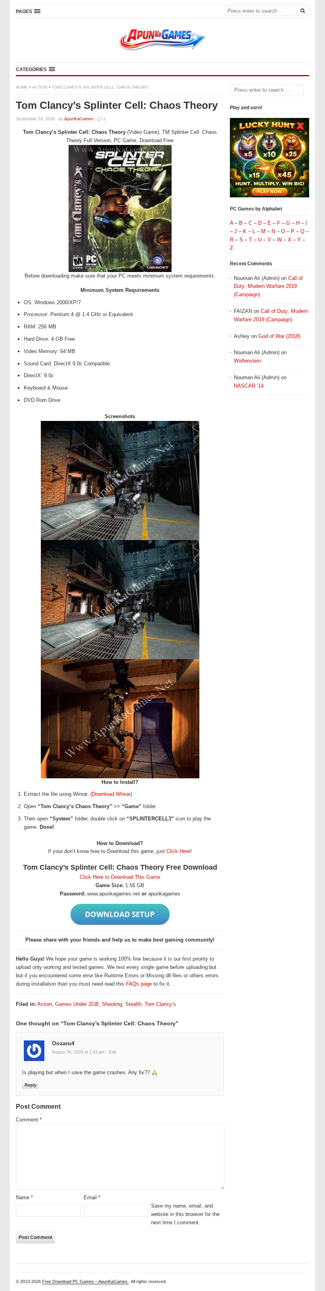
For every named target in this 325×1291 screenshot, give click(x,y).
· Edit (111, 1052)
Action (39, 87)
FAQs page (139, 984)
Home (22, 87)
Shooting (112, 1004)
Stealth (133, 1004)
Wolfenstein (247, 361)
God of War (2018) (279, 336)
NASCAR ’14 (249, 386)
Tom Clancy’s (160, 1004)
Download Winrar (111, 794)
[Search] (302, 10)
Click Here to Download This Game (120, 877)
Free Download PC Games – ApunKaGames (85, 1281)
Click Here (178, 851)
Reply (30, 1085)
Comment (29, 1120)
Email (92, 1197)
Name (24, 1197)
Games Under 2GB (77, 1004)
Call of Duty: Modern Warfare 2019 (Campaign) (268, 286)
